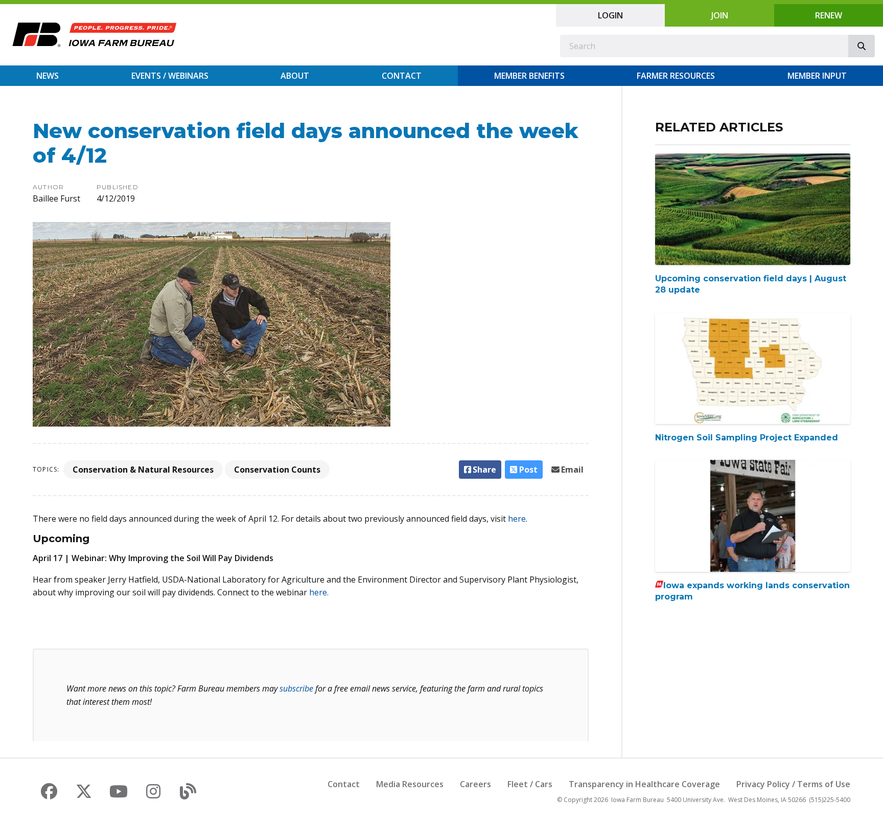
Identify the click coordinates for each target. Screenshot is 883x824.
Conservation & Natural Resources (143, 469)
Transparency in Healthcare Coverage (644, 784)
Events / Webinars (169, 75)
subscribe (296, 688)
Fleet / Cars (529, 784)
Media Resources (410, 784)
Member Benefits (529, 75)
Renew (828, 15)
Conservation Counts (277, 469)
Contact (402, 75)
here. (319, 592)
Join (719, 15)
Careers (475, 784)
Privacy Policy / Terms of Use (793, 784)
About (295, 75)
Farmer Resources (676, 75)
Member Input (817, 75)
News (47, 75)
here (517, 518)
